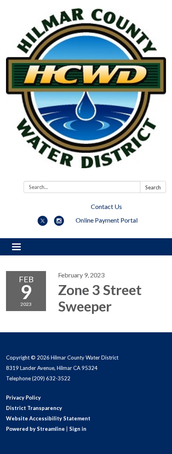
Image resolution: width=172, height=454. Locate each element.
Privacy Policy (23, 397)
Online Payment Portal (107, 220)
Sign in (77, 429)
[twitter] (43, 223)
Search (153, 187)
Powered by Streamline (35, 429)
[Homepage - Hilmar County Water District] (86, 92)
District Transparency (34, 408)
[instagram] (59, 223)
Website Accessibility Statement (48, 418)
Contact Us (106, 206)
